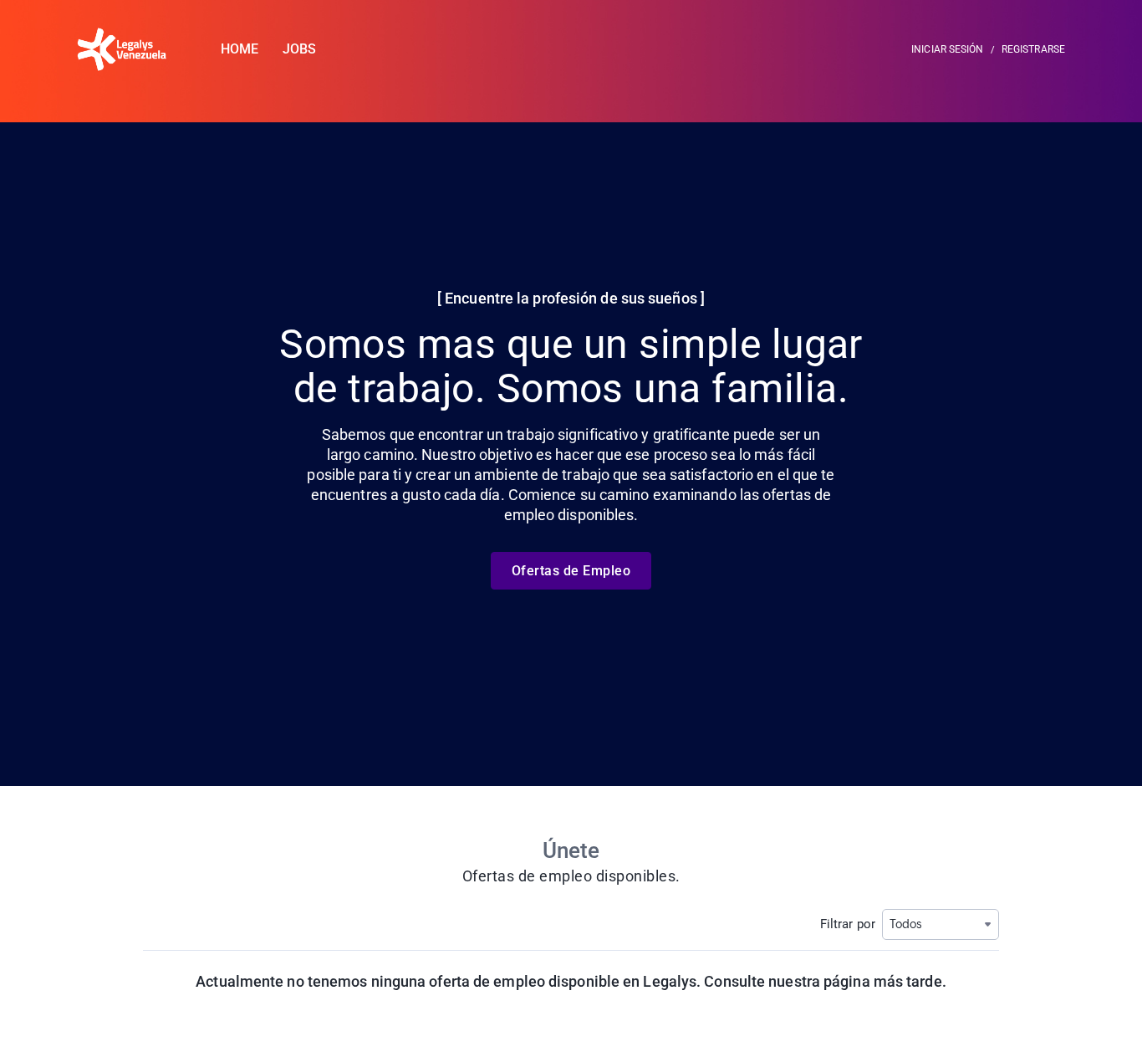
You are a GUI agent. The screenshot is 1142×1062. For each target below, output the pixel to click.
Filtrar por (847, 924)
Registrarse (1033, 49)
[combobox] (940, 924)
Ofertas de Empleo (571, 571)
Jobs (299, 49)
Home (239, 49)
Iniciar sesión (947, 49)
